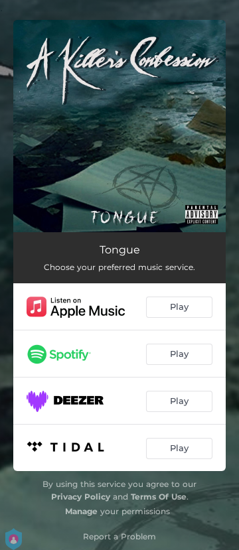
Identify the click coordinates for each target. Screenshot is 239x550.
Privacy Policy (80, 497)
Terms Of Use (159, 497)
